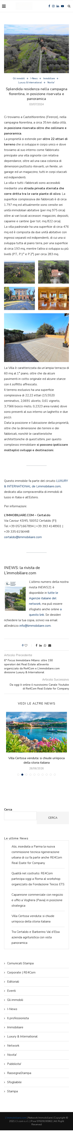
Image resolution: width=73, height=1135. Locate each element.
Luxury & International (30, 82)
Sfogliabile (14, 1082)
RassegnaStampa (19, 1073)
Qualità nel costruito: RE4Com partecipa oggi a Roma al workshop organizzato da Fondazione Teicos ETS (38, 878)
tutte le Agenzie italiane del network (43, 598)
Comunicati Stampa (20, 963)
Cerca (8, 810)
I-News (34, 78)
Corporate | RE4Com (21, 972)
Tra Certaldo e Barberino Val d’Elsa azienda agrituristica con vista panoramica (36, 760)
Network (13, 1046)
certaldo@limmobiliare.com (23, 537)
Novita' (51, 82)
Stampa (12, 1091)
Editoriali (13, 982)
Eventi (11, 991)
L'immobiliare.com (15, 1117)
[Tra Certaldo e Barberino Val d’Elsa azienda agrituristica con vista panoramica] (36, 732)
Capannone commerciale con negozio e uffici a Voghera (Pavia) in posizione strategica (37, 900)
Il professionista (18, 1018)
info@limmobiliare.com (35, 626)
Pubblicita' (14, 1064)
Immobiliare (49, 78)
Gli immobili (19, 78)
